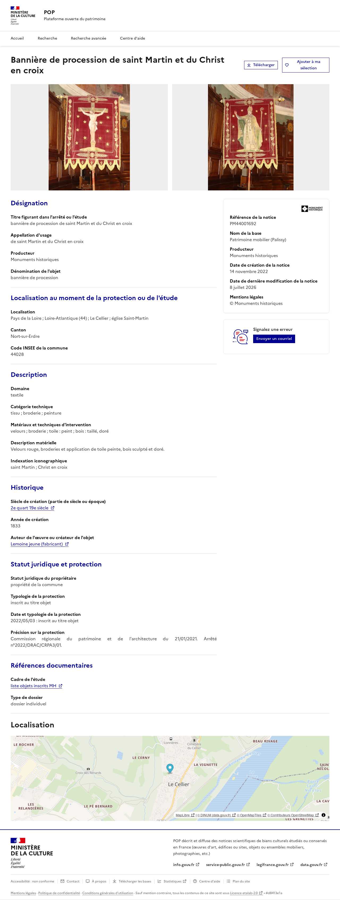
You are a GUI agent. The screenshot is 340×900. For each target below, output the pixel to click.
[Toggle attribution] (323, 815)
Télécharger (264, 65)
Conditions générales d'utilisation (107, 893)
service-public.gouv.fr (225, 865)
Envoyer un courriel (274, 339)
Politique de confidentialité (59, 893)
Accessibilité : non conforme (32, 881)
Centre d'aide (132, 38)
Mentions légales (23, 893)
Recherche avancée (88, 38)
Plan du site (241, 881)
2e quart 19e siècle (29, 508)
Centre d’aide (209, 881)
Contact (73, 881)
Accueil (17, 38)
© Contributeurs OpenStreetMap (290, 815)
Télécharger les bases (135, 881)
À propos (99, 881)
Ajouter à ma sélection (308, 65)
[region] (170, 778)
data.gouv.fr (311, 865)
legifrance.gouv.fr (273, 865)
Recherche (47, 38)
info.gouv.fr (183, 865)
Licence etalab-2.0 (244, 893)
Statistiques (172, 881)
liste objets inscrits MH (33, 686)
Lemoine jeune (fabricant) (37, 544)
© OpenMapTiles (249, 815)
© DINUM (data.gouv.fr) (214, 815)
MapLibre (183, 815)
